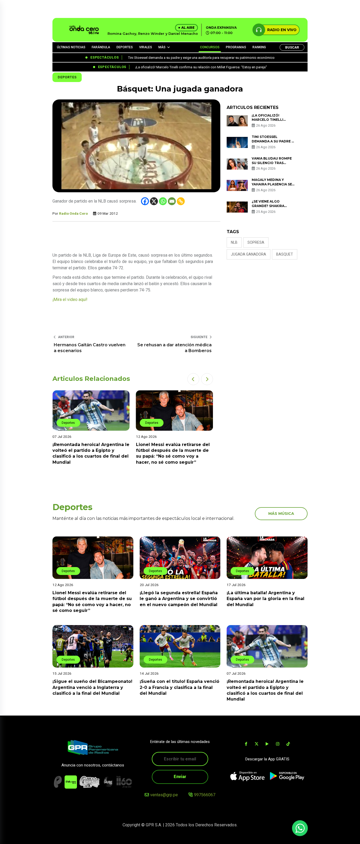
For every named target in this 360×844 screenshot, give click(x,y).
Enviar (180, 776)
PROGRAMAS (236, 47)
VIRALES (145, 47)
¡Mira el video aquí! (69, 299)
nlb (234, 242)
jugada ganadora (248, 254)
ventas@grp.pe (164, 794)
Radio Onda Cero (73, 213)
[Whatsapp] (163, 201)
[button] (193, 379)
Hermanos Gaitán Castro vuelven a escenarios (89, 347)
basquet (284, 254)
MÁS (162, 47)
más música (281, 513)
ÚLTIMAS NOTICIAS (71, 47)
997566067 (204, 794)
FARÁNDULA (101, 47)
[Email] (172, 201)
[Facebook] (145, 201)
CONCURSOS (210, 47)
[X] (154, 201)
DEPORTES (124, 47)
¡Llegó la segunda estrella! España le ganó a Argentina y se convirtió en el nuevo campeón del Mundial (179, 598)
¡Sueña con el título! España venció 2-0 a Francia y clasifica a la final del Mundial (179, 687)
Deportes (67, 77)
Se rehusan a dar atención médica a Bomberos (174, 347)
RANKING (259, 47)
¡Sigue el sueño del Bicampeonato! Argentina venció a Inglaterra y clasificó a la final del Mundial (92, 687)
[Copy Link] (181, 201)
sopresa (255, 242)
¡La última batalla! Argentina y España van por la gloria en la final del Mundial (265, 598)
